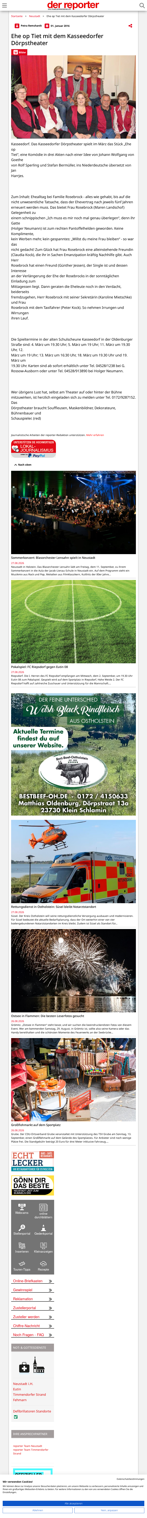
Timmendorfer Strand (29, 1394)
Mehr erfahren (95, 435)
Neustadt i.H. (23, 1384)
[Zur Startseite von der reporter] (73, 5)
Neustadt (34, 16)
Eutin (17, 1389)
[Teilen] (130, 26)
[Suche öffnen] (142, 5)
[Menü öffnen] (4, 5)
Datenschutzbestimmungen (130, 1478)
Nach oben (24, 464)
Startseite (17, 16)
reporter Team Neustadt (27, 1446)
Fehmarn (20, 1400)
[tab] (19, 52)
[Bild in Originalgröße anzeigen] (73, 97)
